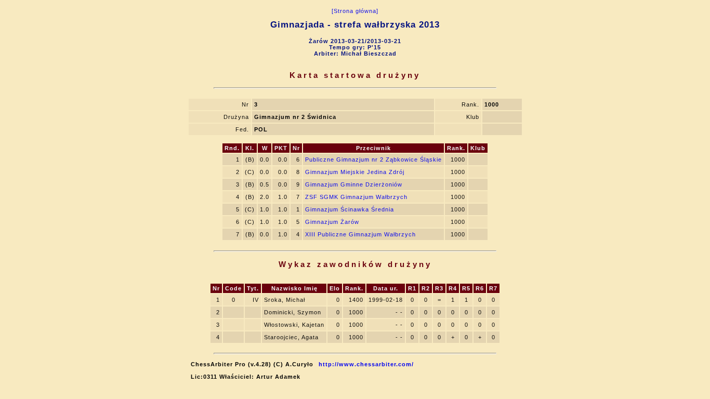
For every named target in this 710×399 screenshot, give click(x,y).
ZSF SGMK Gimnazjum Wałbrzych (356, 197)
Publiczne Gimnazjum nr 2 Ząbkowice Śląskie (373, 159)
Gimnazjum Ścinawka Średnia (349, 209)
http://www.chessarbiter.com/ (366, 364)
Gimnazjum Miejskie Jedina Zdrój (354, 172)
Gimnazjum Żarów (332, 222)
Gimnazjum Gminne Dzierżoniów (353, 184)
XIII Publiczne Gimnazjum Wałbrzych (360, 234)
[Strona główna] (355, 11)
